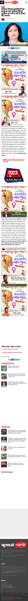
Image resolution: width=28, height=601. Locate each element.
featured (7, 356)
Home (2, 594)
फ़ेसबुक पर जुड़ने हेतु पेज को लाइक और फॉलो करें (12, 352)
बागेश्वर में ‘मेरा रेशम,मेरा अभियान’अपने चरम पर (14, 366)
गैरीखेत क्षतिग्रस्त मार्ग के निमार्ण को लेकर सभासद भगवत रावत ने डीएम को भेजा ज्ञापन (16, 375)
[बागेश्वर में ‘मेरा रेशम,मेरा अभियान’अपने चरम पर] (4, 368)
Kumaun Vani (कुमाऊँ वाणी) (8, 596)
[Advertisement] (14, 331)
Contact (16, 594)
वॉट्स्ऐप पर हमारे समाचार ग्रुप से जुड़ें (10, 349)
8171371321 (6, 573)
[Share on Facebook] (12, 48)
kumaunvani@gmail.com (10, 571)
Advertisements (9, 594)
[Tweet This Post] (15, 48)
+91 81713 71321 (8, 585)
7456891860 (11, 599)
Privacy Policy (23, 594)
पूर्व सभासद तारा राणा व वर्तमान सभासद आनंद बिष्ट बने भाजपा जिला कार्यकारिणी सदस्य (17, 383)
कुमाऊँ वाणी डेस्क (11, 18)
